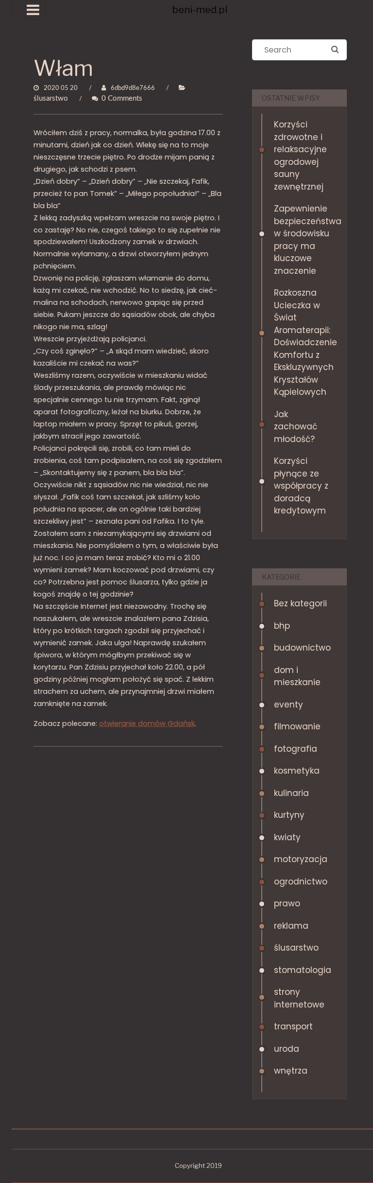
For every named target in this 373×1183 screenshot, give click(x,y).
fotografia (295, 749)
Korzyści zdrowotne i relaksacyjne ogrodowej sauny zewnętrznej (300, 156)
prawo (287, 903)
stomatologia (302, 970)
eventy (288, 704)
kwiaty (287, 837)
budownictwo (302, 647)
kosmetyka (297, 771)
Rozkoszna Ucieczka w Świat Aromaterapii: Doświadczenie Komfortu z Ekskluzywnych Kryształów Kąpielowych (302, 342)
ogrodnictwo (300, 881)
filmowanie (297, 726)
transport (293, 1026)
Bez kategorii (300, 603)
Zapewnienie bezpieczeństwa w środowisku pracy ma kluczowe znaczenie (302, 240)
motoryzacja (300, 859)
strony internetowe (299, 998)
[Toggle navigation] (29, 10)
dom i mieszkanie (297, 676)
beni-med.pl (199, 9)
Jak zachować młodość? (295, 426)
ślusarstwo (51, 98)
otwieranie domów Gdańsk (147, 723)
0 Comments (122, 98)
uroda (286, 1049)
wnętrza (290, 1071)
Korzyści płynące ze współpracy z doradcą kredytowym (301, 485)
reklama (291, 926)
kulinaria (291, 793)
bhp (282, 626)
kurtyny (289, 815)
